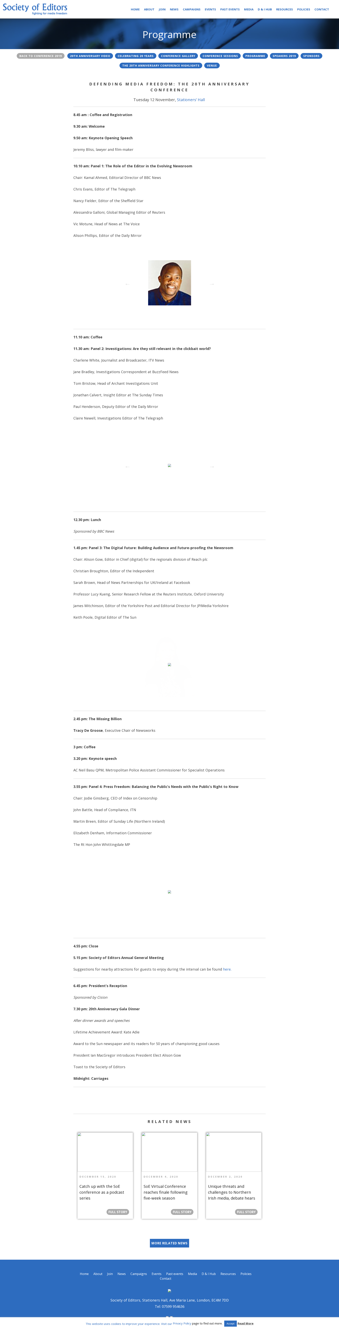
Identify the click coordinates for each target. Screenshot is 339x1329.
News (174, 9)
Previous (126, 282)
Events (210, 9)
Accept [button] (230, 1323)
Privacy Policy (182, 1323)
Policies (303, 9)
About (149, 9)
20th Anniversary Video (90, 56)
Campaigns (191, 9)
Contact (321, 9)
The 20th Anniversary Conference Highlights (161, 65)
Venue (212, 65)
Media (248, 9)
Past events (230, 9)
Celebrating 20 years (136, 56)
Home (135, 9)
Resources (284, 9)
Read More (245, 1323)
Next (211, 282)
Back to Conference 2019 (40, 56)
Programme (255, 56)
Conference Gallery (178, 56)
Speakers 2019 (284, 56)
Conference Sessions (220, 56)
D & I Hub (265, 9)
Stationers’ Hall (191, 99)
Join (162, 9)
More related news (169, 1243)
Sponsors (311, 56)
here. (227, 969)
